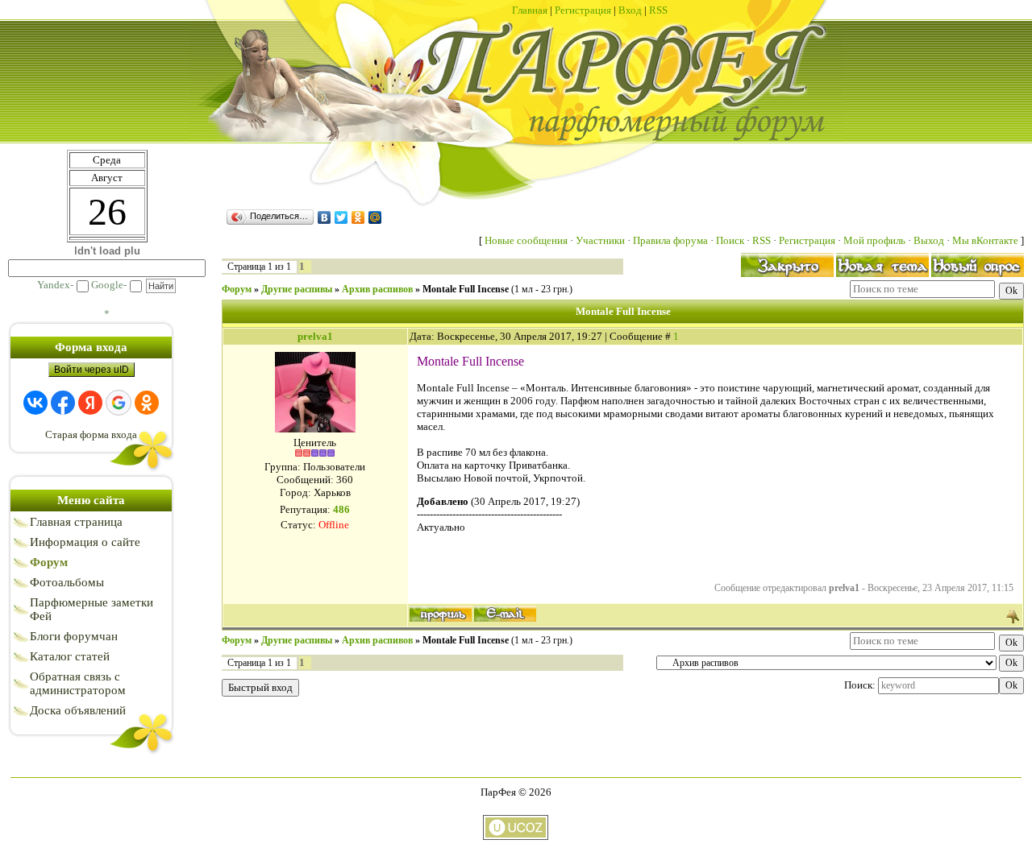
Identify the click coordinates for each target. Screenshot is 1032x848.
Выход (928, 240)
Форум (237, 289)
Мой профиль (874, 240)
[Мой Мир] (375, 217)
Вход (630, 10)
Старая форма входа (91, 434)
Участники (600, 240)
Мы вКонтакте (986, 240)
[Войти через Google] (118, 403)
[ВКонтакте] (324, 217)
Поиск (730, 240)
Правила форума (670, 240)
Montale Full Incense (465, 289)
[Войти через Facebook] (63, 403)
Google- (109, 285)
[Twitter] (341, 217)
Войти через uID (91, 369)
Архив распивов (377, 289)
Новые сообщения (526, 240)
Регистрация (583, 10)
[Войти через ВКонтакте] (35, 403)
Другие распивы (296, 289)
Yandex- (55, 285)
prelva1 (315, 336)
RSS (658, 10)
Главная (529, 10)
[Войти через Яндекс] (90, 403)
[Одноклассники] (358, 217)
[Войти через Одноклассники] (147, 403)
